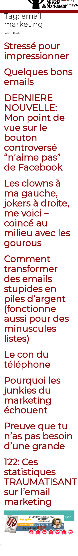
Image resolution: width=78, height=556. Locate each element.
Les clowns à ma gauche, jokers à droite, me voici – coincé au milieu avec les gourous (37, 213)
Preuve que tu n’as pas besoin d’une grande (38, 436)
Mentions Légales (52, 520)
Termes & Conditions (41, 524)
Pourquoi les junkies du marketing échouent (32, 395)
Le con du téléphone (27, 359)
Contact (62, 524)
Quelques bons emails (38, 76)
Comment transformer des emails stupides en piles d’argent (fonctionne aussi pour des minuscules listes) (36, 298)
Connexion (67, 4)
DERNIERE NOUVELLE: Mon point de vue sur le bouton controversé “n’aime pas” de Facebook (34, 132)
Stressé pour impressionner (36, 50)
